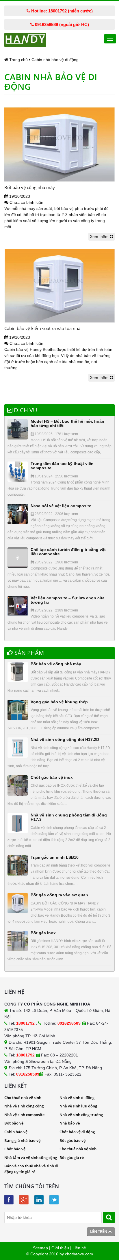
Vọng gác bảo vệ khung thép (59, 701)
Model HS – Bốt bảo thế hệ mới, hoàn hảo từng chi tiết (67, 423)
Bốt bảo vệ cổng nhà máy (29, 187)
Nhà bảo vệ (70, 1123)
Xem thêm (100, 236)
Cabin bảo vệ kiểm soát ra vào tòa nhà (42, 328)
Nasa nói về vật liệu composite (61, 505)
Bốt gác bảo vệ (72, 1140)
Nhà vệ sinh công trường (81, 1114)
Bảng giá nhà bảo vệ (22, 1140)
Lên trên (99, 1231)
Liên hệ (79, 1248)
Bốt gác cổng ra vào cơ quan (59, 895)
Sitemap (40, 1248)
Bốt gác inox (43, 933)
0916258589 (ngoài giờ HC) (61, 24)
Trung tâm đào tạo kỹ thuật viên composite (62, 465)
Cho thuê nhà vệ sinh (22, 1097)
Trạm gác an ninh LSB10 (55, 857)
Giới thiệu (60, 1248)
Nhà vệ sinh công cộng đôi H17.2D (65, 739)
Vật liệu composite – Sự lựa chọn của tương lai (68, 600)
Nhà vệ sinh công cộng (24, 1106)
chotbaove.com (79, 1254)
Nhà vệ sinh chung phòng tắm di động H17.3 (69, 817)
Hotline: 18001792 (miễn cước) (61, 10)
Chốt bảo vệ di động (77, 1131)
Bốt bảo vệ (13, 1123)
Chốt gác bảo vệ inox (52, 777)
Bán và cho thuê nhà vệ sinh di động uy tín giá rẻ (31, 1168)
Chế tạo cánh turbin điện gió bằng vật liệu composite (68, 551)
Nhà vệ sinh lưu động (78, 1106)
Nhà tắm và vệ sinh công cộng (30, 1157)
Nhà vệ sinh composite (24, 1114)
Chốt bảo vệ (14, 1148)
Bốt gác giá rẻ (72, 1157)
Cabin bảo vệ (15, 1131)
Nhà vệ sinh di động (77, 1097)
